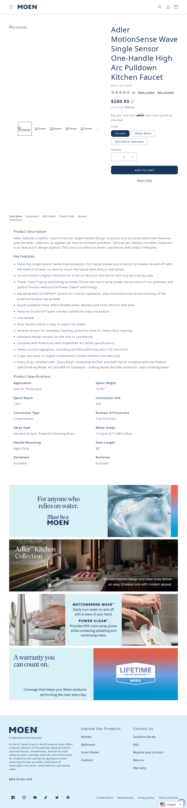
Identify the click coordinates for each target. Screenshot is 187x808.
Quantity (116, 149)
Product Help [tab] (66, 216)
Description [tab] (15, 216)
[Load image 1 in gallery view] (25, 128)
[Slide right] (98, 129)
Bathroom (88, 745)
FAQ (136, 745)
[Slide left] (13, 129)
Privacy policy (146, 797)
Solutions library (144, 737)
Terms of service (168, 797)
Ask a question (165, 92)
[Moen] (23, 730)
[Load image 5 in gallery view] (86, 128)
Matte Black (143, 133)
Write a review (146, 92)
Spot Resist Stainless (129, 141)
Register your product (148, 752)
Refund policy (125, 797)
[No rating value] (121, 92)
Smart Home (90, 752)
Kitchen (86, 737)
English (171, 804)
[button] (11, 7)
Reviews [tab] (82, 216)
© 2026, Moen (105, 797)
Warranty (139, 768)
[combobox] (170, 804)
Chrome (120, 133)
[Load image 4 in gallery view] (71, 128)
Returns (138, 760)
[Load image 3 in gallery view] (55, 128)
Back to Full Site (20, 779)
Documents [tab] (32, 216)
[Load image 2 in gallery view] (40, 128)
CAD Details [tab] (49, 216)
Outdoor (87, 760)
